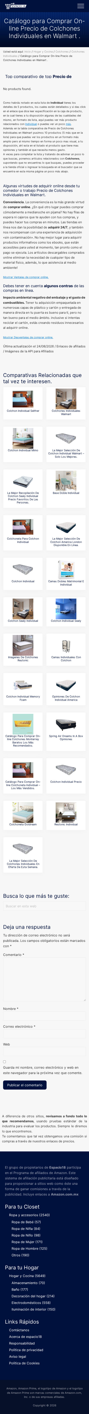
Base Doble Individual (66, 493)
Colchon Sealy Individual (23, 620)
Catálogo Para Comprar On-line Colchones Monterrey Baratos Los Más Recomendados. (23, 741)
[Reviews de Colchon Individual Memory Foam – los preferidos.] (23, 684)
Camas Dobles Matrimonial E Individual (66, 583)
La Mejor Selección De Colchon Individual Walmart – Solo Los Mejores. (66, 453)
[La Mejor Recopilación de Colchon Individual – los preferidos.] (23, 569)
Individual (31, 124)
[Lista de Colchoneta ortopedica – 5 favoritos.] (23, 812)
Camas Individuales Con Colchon (66, 659)
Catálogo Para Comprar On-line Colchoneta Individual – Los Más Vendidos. (23, 785)
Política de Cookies (24, 1363)
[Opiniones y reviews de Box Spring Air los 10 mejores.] (66, 724)
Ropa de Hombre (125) (29, 1248)
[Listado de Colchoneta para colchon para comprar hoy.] (23, 526)
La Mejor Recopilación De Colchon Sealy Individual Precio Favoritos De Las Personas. (23, 497)
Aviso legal (17, 1356)
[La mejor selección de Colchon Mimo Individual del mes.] (23, 438)
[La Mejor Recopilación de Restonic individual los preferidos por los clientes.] (66, 812)
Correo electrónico (19, 1026)
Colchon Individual (23, 581)
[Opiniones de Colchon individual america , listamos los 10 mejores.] (66, 684)
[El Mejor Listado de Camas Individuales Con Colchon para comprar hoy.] (66, 645)
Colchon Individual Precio (66, 781)
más (68, 124)
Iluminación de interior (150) (33, 1309)
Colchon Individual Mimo (23, 450)
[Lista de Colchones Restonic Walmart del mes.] (23, 645)
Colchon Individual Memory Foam (23, 698)
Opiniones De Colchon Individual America (66, 698)
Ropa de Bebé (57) (26, 1222)
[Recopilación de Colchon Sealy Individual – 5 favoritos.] (23, 609)
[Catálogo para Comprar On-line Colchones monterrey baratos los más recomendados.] (23, 724)
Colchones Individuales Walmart (66, 412)
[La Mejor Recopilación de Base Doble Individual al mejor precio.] (66, 481)
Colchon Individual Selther (23, 410)
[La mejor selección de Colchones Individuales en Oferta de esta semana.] (23, 849)
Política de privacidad (26, 1350)
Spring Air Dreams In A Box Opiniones (66, 738)
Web (6, 1044)
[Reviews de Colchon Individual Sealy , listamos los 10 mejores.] (66, 609)
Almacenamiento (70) (28, 1283)
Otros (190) (20, 1255)
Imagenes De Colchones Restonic (23, 659)
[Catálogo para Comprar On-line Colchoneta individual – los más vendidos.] (23, 770)
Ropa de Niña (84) (26, 1229)
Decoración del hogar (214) (33, 1296)
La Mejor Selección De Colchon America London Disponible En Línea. (66, 542)
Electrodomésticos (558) (31, 1303)
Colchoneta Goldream (23, 824)
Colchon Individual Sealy (66, 620)
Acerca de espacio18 (25, 1337)
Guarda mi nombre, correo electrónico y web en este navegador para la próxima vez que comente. (42, 1070)
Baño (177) (20, 1289)
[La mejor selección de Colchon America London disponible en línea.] (66, 526)
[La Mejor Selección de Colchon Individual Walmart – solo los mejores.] (66, 438)
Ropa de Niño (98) (26, 1235)
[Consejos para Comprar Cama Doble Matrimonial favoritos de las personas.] (66, 569)
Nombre (10, 1009)
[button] (80, 6)
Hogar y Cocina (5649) (27, 1276)
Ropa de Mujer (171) (27, 1242)
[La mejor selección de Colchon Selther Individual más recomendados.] (23, 399)
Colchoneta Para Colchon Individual (23, 540)
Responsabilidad (22, 1343)
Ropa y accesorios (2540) (29, 1215)
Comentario (13, 955)
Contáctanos (19, 1330)
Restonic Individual (66, 824)
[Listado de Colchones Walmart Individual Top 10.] (66, 399)
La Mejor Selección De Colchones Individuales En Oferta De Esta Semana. (23, 864)
